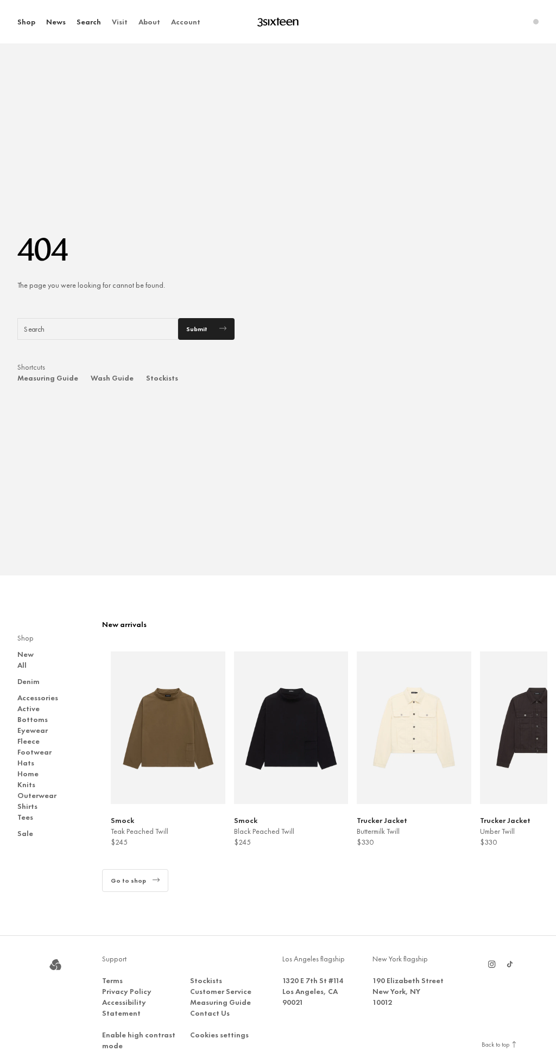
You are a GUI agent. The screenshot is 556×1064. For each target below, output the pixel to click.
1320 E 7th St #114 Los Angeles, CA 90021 (312, 991)
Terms (112, 980)
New (25, 654)
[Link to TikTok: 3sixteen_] (510, 964)
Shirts (27, 806)
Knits (26, 784)
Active (28, 708)
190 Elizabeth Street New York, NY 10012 (408, 991)
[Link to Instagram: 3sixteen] (492, 964)
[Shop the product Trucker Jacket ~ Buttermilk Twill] (414, 727)
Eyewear (32, 730)
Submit (196, 329)
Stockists (162, 378)
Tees (25, 817)
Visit (120, 22)
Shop (26, 22)
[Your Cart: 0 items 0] (536, 22)
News (56, 22)
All (22, 665)
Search (89, 22)
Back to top (496, 1044)
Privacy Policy (126, 991)
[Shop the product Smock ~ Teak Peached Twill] (168, 727)
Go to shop (128, 880)
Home (28, 773)
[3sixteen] (278, 22)
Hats (25, 763)
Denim (28, 681)
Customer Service (220, 991)
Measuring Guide (47, 378)
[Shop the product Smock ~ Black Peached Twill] (291, 727)
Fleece (28, 741)
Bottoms (32, 719)
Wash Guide (112, 378)
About (149, 22)
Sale (25, 833)
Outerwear (36, 795)
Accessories (37, 697)
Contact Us (210, 1013)
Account (185, 22)
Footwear (34, 752)
